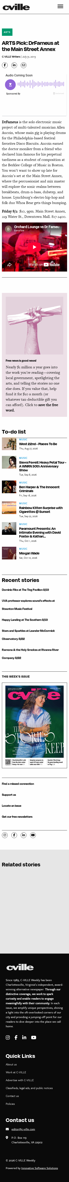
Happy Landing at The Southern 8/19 (25, 620)
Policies (10, 1103)
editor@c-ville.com (23, 1129)
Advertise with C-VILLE (20, 1080)
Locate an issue (11, 806)
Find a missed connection (18, 784)
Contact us (12, 1095)
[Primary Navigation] (60, 7)
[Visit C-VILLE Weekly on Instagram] (8, 1037)
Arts (7, 32)
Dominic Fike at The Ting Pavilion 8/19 (25, 590)
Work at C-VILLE (16, 1072)
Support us (9, 795)
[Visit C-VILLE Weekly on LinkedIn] (24, 1037)
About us (11, 1064)
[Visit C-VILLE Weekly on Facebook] (16, 1037)
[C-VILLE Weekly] (18, 7)
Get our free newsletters (17, 816)
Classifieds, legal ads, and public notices (29, 1087)
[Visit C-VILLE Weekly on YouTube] (33, 1037)
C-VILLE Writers (11, 56)
